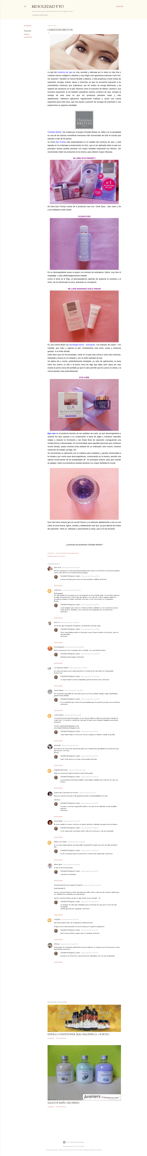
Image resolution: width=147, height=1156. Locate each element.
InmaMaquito (59, 647)
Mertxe (56, 944)
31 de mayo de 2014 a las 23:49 (90, 576)
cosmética (28, 37)
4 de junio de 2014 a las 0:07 (89, 901)
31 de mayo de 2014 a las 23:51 (90, 604)
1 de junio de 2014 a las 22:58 (76, 842)
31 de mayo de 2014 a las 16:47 (71, 567)
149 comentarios (61, 1106)
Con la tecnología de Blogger (75, 1142)
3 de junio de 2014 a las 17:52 (89, 731)
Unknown (57, 590)
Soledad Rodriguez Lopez (70, 576)
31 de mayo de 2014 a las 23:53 (90, 629)
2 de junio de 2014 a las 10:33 (70, 919)
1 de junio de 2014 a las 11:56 (69, 745)
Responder (58, 585)
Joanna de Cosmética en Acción (66, 793)
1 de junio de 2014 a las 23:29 (71, 864)
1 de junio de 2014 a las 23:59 (92, 885)
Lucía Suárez (59, 715)
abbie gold (58, 864)
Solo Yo (57, 622)
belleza (26, 34)
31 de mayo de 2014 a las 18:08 (69, 622)
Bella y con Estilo (60, 842)
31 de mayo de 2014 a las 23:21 (78, 668)
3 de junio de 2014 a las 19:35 (89, 871)
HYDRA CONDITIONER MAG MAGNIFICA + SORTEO (78, 1034)
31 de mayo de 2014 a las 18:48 (74, 647)
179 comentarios (61, 1038)
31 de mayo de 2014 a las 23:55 (90, 676)
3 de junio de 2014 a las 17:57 (89, 803)
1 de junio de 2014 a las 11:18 (72, 715)
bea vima (57, 567)
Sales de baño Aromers (63, 1102)
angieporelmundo (60, 770)
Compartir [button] (27, 26)
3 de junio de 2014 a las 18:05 (89, 828)
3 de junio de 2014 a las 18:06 (89, 850)
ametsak (57, 745)
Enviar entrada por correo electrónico (67, 553)
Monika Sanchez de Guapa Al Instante (68, 885)
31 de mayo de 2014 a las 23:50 (73, 690)
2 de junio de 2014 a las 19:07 (69, 944)
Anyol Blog (58, 821)
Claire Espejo (59, 690)
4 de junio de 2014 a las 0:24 (89, 952)
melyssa (57, 919)
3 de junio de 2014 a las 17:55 (89, 756)
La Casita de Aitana (61, 668)
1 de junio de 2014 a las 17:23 (71, 821)
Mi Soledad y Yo (48, 6)
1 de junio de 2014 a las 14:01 (87, 792)
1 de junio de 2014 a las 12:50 (76, 770)
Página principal (40, 15)
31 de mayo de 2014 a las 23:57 (90, 699)
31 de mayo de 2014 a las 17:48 (71, 590)
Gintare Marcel (79, 1146)
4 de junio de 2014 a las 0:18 (89, 930)
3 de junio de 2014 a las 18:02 (89, 776)
